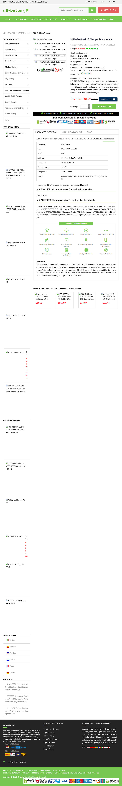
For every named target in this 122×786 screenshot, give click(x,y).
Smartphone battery (51, 729)
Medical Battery (11, 67)
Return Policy (19, 770)
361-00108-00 (93, 773)
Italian (12, 640)
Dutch (12, 659)
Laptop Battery (11, 102)
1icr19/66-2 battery (11, 773)
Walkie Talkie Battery (13, 96)
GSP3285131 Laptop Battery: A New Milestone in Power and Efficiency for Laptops (16, 699)
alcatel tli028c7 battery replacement (70, 773)
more (7, 120)
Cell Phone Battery (12, 44)
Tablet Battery (10, 49)
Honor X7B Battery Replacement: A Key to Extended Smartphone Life (16, 711)
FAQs (103, 2)
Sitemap (112, 2)
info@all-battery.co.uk (17, 762)
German (12, 672)
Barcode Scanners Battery (15, 73)
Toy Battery (9, 79)
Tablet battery (48, 736)
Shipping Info (45, 770)
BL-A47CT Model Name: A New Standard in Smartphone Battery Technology (16, 687)
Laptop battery (49, 742)
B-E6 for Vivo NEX (26, 538)
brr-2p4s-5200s (38, 773)
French (12, 666)
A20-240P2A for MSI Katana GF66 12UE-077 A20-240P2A (87, 298)
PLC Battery (9, 85)
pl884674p (26, 773)
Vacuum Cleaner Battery (14, 108)
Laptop (21, 33)
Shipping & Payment (72, 132)
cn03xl (49, 773)
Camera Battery (11, 55)
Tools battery (48, 746)
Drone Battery (10, 114)
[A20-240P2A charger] (42, 39)
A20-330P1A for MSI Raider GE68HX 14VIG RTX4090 (64, 298)
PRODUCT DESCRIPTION (46, 132)
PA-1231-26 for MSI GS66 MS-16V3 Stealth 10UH (42, 298)
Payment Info (91, 2)
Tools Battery (10, 61)
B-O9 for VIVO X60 (27, 353)
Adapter (11, 33)
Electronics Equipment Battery (17, 90)
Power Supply (48, 749)
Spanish (12, 647)
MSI (28, 33)
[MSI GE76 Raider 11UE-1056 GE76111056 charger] (50, 45)
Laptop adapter (49, 732)
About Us (7, 770)
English (12, 653)
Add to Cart (105, 107)
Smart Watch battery (51, 739)
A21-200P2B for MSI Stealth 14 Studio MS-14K (109, 298)
